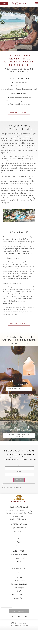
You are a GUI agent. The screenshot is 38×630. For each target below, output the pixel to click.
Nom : (19, 465)
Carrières (19, 565)
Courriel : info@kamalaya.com (19, 519)
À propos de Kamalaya (19, 528)
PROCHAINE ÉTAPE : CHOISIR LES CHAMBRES (19, 435)
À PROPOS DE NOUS (19, 524)
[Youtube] (22, 616)
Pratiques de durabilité (19, 568)
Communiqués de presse (19, 554)
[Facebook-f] (12, 616)
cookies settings (23, 625)
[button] (33, 3)
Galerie (19, 542)
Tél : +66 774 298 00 (19, 517)
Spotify (19, 591)
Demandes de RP (19, 558)
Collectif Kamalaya (19, 581)
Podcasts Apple (19, 587)
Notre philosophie (19, 531)
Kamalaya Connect (19, 598)
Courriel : (19, 471)
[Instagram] (15, 616)
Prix (19, 538)
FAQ (19, 572)
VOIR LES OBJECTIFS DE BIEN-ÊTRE (19, 389)
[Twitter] (25, 616)
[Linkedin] (19, 616)
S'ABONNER (19, 480)
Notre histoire (19, 535)
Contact (19, 546)
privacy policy (14, 625)
